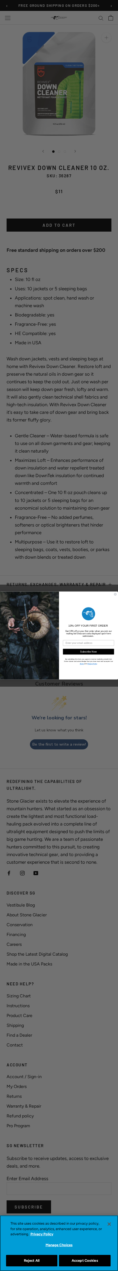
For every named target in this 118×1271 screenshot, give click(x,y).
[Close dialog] (115, 594)
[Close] (109, 1224)
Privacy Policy (41, 1234)
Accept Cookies (85, 1260)
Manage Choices (59, 1245)
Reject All (32, 1260)
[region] (59, 1243)
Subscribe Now (88, 651)
